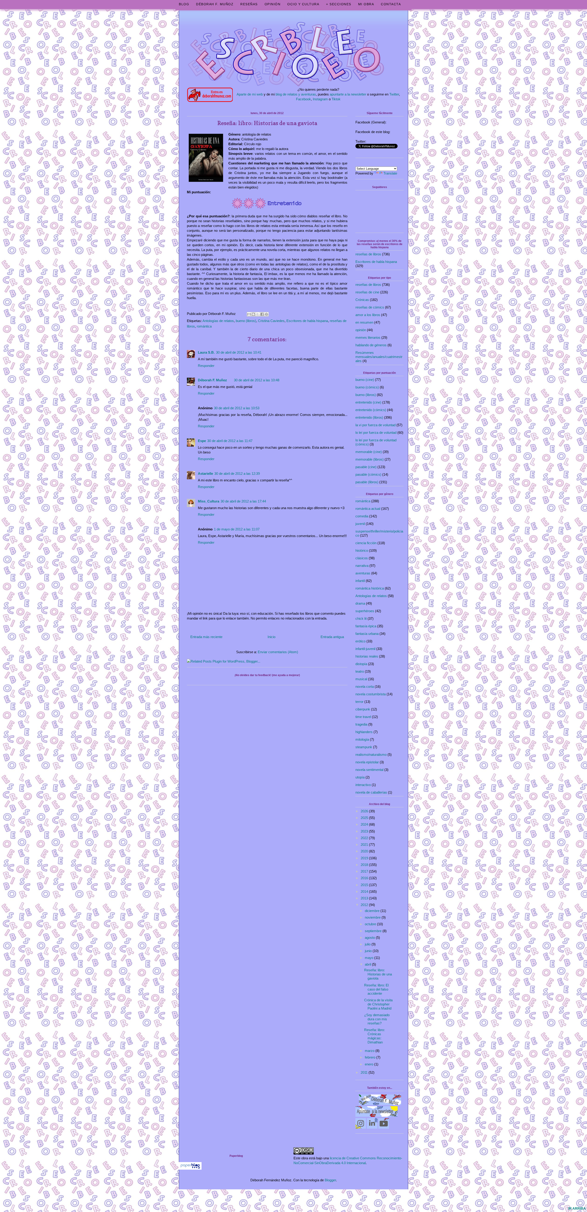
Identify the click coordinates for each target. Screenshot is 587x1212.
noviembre (373, 917)
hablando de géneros (371, 345)
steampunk (363, 747)
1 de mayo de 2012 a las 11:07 (237, 529)
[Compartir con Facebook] (262, 314)
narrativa (361, 566)
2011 (364, 1072)
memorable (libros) (369, 459)
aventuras (362, 573)
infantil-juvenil (365, 649)
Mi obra (366, 4)
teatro (359, 671)
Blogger (330, 1180)
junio (369, 951)
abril (368, 964)
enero (369, 1064)
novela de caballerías (371, 792)
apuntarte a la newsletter (348, 94)
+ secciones (338, 4)
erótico (360, 641)
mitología (362, 739)
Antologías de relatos (218, 321)
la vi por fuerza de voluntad (375, 425)
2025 (365, 818)
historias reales (366, 656)
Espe (202, 441)
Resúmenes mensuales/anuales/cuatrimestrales (378, 357)
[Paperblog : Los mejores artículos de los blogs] (190, 1168)
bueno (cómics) (367, 387)
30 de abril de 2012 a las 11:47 (229, 441)
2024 (365, 824)
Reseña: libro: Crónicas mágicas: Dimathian (374, 1036)
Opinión (273, 4)
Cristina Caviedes (271, 321)
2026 (365, 811)
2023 (365, 831)
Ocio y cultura (303, 4)
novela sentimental (369, 770)
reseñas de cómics (369, 307)
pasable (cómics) (368, 474)
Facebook (303, 99)
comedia (361, 516)
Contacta (391, 4)
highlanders (364, 732)
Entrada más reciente (206, 637)
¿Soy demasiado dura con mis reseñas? (377, 1019)
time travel (363, 717)
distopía (361, 664)
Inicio (271, 637)
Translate (390, 173)
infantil (360, 581)
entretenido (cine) (368, 402)
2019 (365, 858)
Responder (206, 366)
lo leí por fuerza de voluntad (375, 432)
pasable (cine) (366, 467)
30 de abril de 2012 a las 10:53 (236, 408)
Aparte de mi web (250, 94)
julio (368, 944)
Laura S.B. (206, 352)
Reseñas (249, 4)
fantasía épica (365, 626)
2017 (365, 871)
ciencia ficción (366, 543)
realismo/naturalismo (371, 754)
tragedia (361, 724)
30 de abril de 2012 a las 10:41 (238, 352)
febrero (370, 1057)
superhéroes (364, 611)
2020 (365, 851)
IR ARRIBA (577, 1208)
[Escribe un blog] (253, 314)
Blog (184, 4)
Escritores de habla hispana (307, 321)
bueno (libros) (246, 321)
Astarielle (205, 473)
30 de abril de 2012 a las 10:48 (256, 380)
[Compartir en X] (257, 314)
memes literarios (367, 337)
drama (360, 603)
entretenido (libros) (369, 417)
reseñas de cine (367, 292)
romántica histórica (369, 588)
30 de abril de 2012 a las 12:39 (237, 473)
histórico (361, 550)
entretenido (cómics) (370, 410)
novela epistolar (367, 762)
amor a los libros (367, 315)
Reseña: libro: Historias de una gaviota (378, 974)
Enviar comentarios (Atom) (278, 652)
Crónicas (362, 300)
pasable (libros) (366, 482)
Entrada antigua (332, 637)
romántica (204, 326)
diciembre (372, 911)
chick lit (361, 618)
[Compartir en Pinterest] (266, 314)
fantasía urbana (367, 634)
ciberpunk (362, 709)
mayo (369, 958)
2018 (365, 865)
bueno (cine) (364, 380)
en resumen (364, 322)
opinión (360, 330)
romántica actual (367, 508)
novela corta (364, 686)
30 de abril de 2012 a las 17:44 (243, 501)
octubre (371, 924)
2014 (365, 891)
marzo (370, 1051)
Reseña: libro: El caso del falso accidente (376, 989)
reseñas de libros (368, 254)
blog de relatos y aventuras (296, 94)
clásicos (361, 558)
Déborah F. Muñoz (214, 4)
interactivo (363, 785)
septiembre (373, 931)
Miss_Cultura (208, 501)
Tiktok (336, 99)
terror (359, 702)
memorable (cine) (368, 452)
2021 (365, 844)
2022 (365, 838)
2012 (365, 905)
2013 (365, 898)
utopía (360, 777)
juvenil (360, 524)
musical (361, 679)
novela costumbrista (370, 694)
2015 (365, 885)
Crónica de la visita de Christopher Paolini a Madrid (378, 1004)
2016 (365, 878)
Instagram (320, 99)
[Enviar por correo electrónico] (249, 314)
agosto (370, 937)
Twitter (394, 94)
